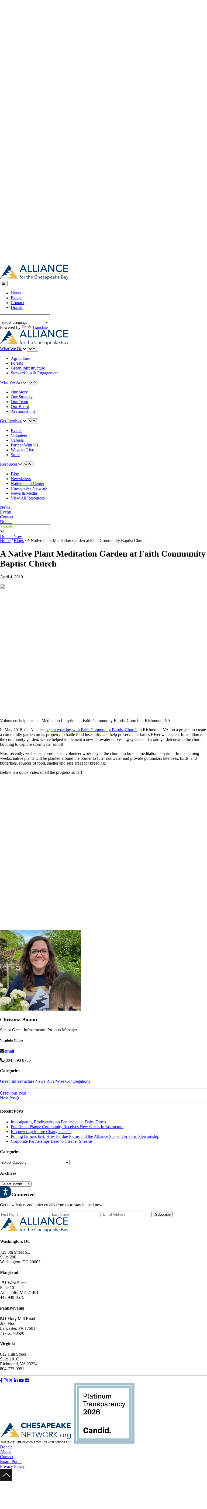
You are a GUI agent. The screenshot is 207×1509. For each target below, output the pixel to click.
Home (5, 540)
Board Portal (11, 1461)
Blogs (19, 540)
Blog (15, 474)
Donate (17, 307)
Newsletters (21, 478)
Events (16, 298)
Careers (17, 440)
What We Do (11, 348)
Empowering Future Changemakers (41, 1131)
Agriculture (20, 358)
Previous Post (14, 1093)
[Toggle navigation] (4, 283)
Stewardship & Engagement (34, 373)
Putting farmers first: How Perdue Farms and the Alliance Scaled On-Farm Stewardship (85, 1136)
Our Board (20, 406)
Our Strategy (22, 397)
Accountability (23, 411)
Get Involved (11, 420)
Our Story (19, 392)
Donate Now (11, 536)
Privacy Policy (12, 1466)
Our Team (19, 401)
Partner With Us (24, 445)
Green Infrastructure (28, 368)
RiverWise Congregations (68, 1081)
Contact (17, 302)
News (16, 293)
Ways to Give (22, 450)
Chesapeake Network (29, 488)
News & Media (24, 493)
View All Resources (28, 498)
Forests (17, 363)
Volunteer (19, 435)
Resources (9, 464)
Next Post (8, 1098)
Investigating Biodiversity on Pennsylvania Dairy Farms (58, 1122)
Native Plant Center (27, 483)
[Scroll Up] (6, 1479)
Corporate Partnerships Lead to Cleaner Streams (51, 1141)
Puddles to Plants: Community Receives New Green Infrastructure (67, 1126)
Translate (40, 327)
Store (15, 454)
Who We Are (11, 382)
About (5, 1452)
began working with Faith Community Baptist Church (91, 729)
